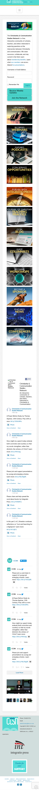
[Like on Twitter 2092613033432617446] (21, 588)
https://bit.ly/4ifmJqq (19, 636)
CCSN (14, 569)
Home (7, 779)
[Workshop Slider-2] (19, 26)
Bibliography (21, 779)
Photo (12, 425)
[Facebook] (18, 785)
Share (19, 428)
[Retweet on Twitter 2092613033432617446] (17, 588)
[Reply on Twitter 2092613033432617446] (13, 588)
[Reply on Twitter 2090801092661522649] (13, 642)
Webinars (26, 780)
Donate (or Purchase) (15, 781)
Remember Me (14, 84)
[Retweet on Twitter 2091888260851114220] (17, 613)
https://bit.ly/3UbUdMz (20, 605)
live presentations (18, 65)
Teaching (12, 780)
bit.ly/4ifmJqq (15, 452)
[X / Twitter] (21, 785)
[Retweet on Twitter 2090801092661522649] (17, 642)
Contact (28, 781)
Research (30, 779)
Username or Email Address (16, 70)
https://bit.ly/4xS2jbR (24, 579)
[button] (19, 10)
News (20, 780)
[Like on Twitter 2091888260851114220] (21, 613)
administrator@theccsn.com (27, 723)
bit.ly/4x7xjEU (12, 529)
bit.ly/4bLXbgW (20, 477)
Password (10, 77)
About (12, 779)
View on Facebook (11, 428)
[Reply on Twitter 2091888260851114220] (13, 613)
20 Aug (19, 648)
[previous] (9, 26)
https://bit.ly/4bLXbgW (20, 662)
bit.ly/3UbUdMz (16, 421)
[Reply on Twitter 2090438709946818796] (13, 667)
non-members (15, 62)
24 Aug (19, 594)
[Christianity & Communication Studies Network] (12, 384)
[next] (29, 26)
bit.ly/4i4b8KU (16, 502)
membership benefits (19, 60)
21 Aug (19, 619)
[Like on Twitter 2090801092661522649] (21, 642)
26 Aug (19, 569)
